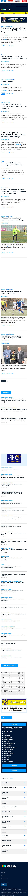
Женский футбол (12, 408)
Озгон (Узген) (7, 757)
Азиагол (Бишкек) (8, 751)
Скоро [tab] (11, 778)
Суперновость (4, 612)
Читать (3, 45)
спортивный (4, 90)
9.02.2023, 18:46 (5, 140)
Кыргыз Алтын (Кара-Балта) (10, 747)
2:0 (24, 831)
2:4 (24, 797)
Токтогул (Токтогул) (8, 761)
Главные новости (4, 397)
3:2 (24, 821)
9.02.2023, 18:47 (5, 111)
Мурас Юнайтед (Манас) (9, 743)
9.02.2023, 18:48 (5, 61)
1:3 (24, 840)
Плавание (3, 54)
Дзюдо (10, 474)
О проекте (3, 875)
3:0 (24, 835)
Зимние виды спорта (9, 79)
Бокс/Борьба (4, 102)
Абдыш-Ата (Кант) (8, 731)
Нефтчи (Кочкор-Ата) (8, 739)
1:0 (24, 802)
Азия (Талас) (7, 759)
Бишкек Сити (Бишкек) (9, 753)
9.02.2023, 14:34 (5, 296)
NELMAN (12, 895)
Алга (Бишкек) (7, 735)
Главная (3, 872)
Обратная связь (4, 878)
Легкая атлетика (12, 491)
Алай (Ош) (6, 733)
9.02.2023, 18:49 (5, 35)
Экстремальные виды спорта (15, 581)
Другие (2, 556)
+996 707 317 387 (5, 882)
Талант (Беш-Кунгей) (8, 749)
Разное (10, 417)
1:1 (24, 811)
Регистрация (12, 5)
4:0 (24, 782)
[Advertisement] (14, 439)
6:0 (24, 787)
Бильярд (7, 556)
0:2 (24, 792)
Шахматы (7, 187)
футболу (5, 39)
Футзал (10, 540)
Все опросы (14, 724)
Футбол (10, 397)
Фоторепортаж (5, 339)
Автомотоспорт (11, 626)
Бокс (9, 102)
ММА (9, 612)
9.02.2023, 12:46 (5, 343)
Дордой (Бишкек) (8, 737)
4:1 (24, 845)
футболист (18, 144)
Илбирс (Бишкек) (7, 745)
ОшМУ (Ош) (6, 741)
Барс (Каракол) (7, 755)
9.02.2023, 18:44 (5, 196)
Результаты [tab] (5, 778)
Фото (3, 402)
